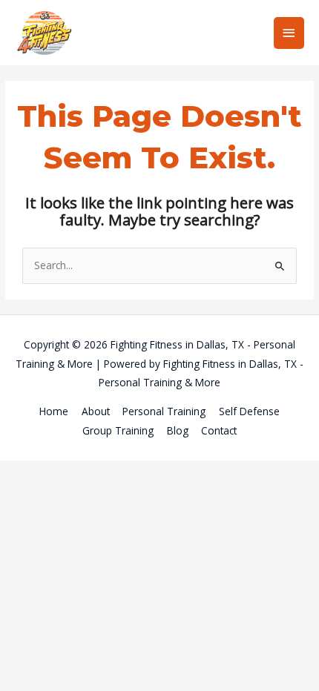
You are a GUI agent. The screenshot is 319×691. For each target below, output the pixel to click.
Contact (219, 430)
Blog (177, 430)
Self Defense (249, 411)
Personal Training (163, 411)
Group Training (118, 430)
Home (53, 411)
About (96, 411)
